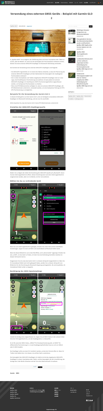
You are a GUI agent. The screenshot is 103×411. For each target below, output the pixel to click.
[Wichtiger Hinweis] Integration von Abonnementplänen (83, 32)
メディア (88, 393)
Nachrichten (88, 96)
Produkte (71, 98)
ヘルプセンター (73, 392)
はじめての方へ (50, 2)
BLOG (81, 2)
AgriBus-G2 (13, 396)
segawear (29, 26)
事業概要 (56, 394)
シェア (35, 366)
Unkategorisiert (79, 98)
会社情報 (86, 2)
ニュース (76, 2)
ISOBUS (71, 2)
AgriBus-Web (13, 392)
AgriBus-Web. (80, 96)
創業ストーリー (57, 390)
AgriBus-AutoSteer (15, 398)
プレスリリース (89, 395)
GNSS (17, 373)
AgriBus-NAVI (14, 26)
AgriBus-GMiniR (14, 394)
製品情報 (57, 2)
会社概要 (56, 396)
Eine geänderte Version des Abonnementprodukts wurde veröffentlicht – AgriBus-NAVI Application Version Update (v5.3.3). (85, 43)
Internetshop (64, 2)
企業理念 (56, 392)
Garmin (12, 373)
